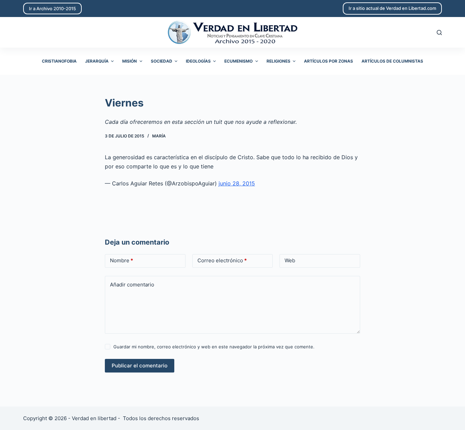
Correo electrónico (222, 260)
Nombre (121, 260)
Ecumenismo (238, 61)
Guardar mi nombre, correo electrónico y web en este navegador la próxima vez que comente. (214, 346)
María (159, 135)
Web (290, 260)
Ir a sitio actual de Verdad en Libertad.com (392, 8)
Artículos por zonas (328, 61)
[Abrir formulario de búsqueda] (439, 32)
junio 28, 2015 (237, 183)
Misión (129, 61)
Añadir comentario (132, 284)
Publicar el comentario (139, 365)
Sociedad (161, 61)
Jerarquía (97, 61)
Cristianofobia (59, 61)
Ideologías (198, 61)
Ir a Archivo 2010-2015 (52, 8)
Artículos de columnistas (392, 61)
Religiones (278, 61)
